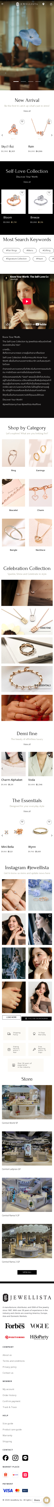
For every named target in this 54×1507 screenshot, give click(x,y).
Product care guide (12, 1429)
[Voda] (40, 764)
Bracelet (13, 510)
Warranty (7, 1435)
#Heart (39, 258)
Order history (9, 1395)
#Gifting (46, 250)
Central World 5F (10, 1123)
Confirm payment (11, 1401)
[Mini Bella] (13, 831)
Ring (13, 470)
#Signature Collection (16, 258)
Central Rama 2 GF (11, 1261)
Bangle (13, 550)
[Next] (51, 135)
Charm (40, 510)
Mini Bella (7, 847)
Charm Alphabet (11, 780)
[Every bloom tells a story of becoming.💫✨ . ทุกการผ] (40, 997)
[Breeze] (40, 202)
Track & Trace (10, 1407)
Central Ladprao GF (11, 1169)
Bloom (7, 217)
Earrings (40, 470)
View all (27, 111)
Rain (31, 146)
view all (27, 1272)
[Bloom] (13, 202)
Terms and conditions (14, 1361)
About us (7, 1354)
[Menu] (2, 4)
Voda (31, 780)
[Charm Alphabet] (13, 764)
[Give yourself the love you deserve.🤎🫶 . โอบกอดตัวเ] (14, 997)
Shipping (7, 1441)
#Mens (29, 250)
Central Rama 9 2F (10, 1215)
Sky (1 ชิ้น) (7, 146)
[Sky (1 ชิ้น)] (13, 131)
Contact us (8, 1372)
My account (8, 1389)
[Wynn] (40, 831)
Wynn (32, 847)
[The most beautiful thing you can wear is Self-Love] (14, 929)
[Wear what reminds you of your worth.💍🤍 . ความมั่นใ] (40, 895)
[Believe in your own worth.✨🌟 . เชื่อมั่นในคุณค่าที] (40, 963)
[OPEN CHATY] (46, 1500)
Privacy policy (10, 1367)
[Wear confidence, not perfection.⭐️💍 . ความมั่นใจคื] (14, 895)
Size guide (8, 1423)
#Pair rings (11, 250)
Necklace (40, 550)
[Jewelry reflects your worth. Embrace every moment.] (40, 929)
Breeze (34, 217)
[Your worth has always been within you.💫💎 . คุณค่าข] (14, 963)
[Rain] (40, 131)
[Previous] (2, 135)
